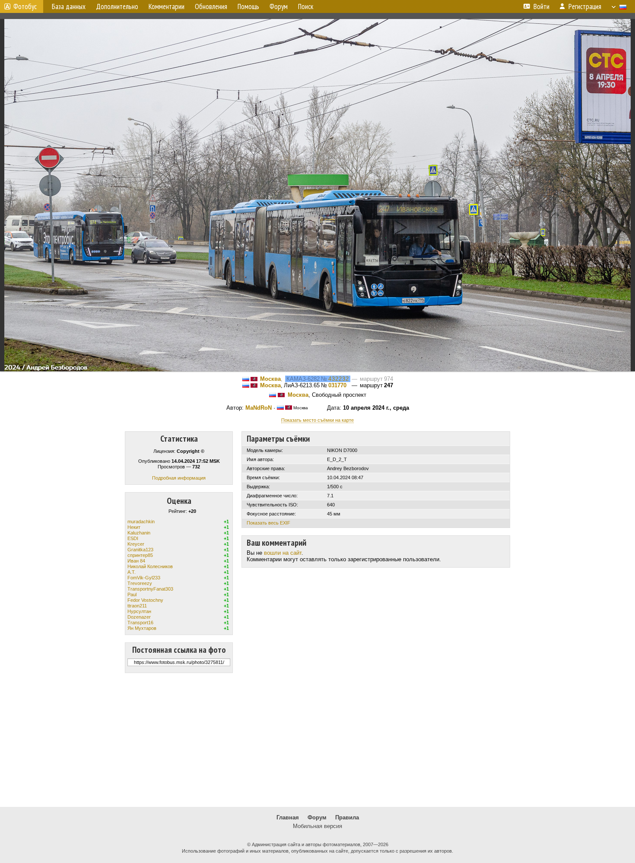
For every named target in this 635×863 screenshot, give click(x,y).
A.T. (131, 572)
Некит (133, 527)
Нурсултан (139, 611)
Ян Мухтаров (141, 628)
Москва (270, 379)
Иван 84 (136, 560)
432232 (338, 379)
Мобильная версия (317, 826)
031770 (337, 385)
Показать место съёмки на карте (317, 420)
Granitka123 (140, 549)
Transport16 (140, 622)
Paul (132, 594)
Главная (287, 817)
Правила (347, 817)
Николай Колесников (150, 566)
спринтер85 (140, 555)
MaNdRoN (258, 408)
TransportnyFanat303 (150, 588)
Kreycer (135, 544)
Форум (317, 817)
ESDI (132, 538)
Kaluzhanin (138, 532)
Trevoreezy (139, 583)
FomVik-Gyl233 (143, 577)
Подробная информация (179, 477)
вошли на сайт (283, 553)
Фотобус (25, 6)
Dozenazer (139, 617)
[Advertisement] (317, 740)
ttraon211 (137, 605)
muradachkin (141, 521)
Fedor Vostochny (145, 600)
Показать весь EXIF (268, 522)
